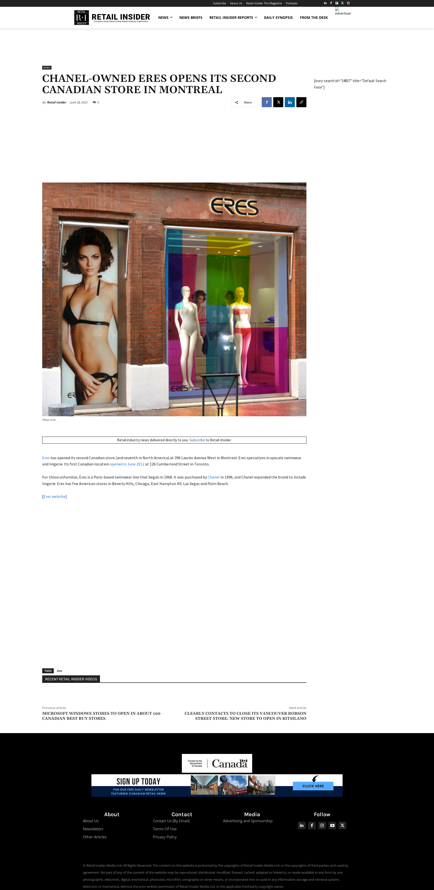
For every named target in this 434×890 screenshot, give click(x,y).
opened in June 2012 (127, 463)
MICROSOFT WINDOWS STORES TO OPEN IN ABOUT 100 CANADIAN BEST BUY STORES (101, 716)
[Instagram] (348, 3)
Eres (46, 457)
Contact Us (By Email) (171, 820)
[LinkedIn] (325, 3)
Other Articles (94, 836)
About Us (91, 820)
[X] (278, 102)
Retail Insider (56, 102)
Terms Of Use (165, 828)
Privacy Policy (165, 836)
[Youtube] (332, 825)
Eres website (54, 496)
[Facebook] (331, 3)
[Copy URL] (301, 102)
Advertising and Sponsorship (248, 820)
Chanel (214, 477)
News (46, 67)
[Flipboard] (337, 3)
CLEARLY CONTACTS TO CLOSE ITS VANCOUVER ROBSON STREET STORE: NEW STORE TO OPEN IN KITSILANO (245, 716)
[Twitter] (342, 3)
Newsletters (93, 828)
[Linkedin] (290, 102)
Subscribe (197, 440)
